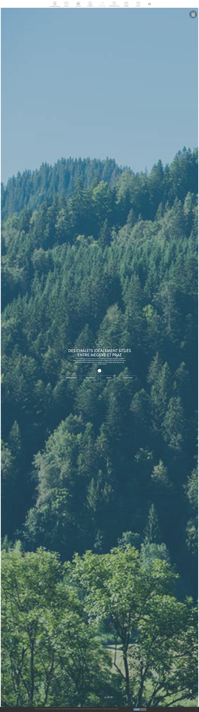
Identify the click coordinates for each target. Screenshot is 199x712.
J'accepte (136, 709)
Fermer (143, 709)
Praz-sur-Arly (90, 378)
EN (149, 4)
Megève (108, 378)
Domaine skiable (71, 378)
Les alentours (127, 378)
